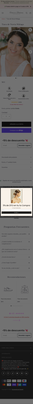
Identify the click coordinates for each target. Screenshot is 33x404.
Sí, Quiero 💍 (16, 212)
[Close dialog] (31, 189)
